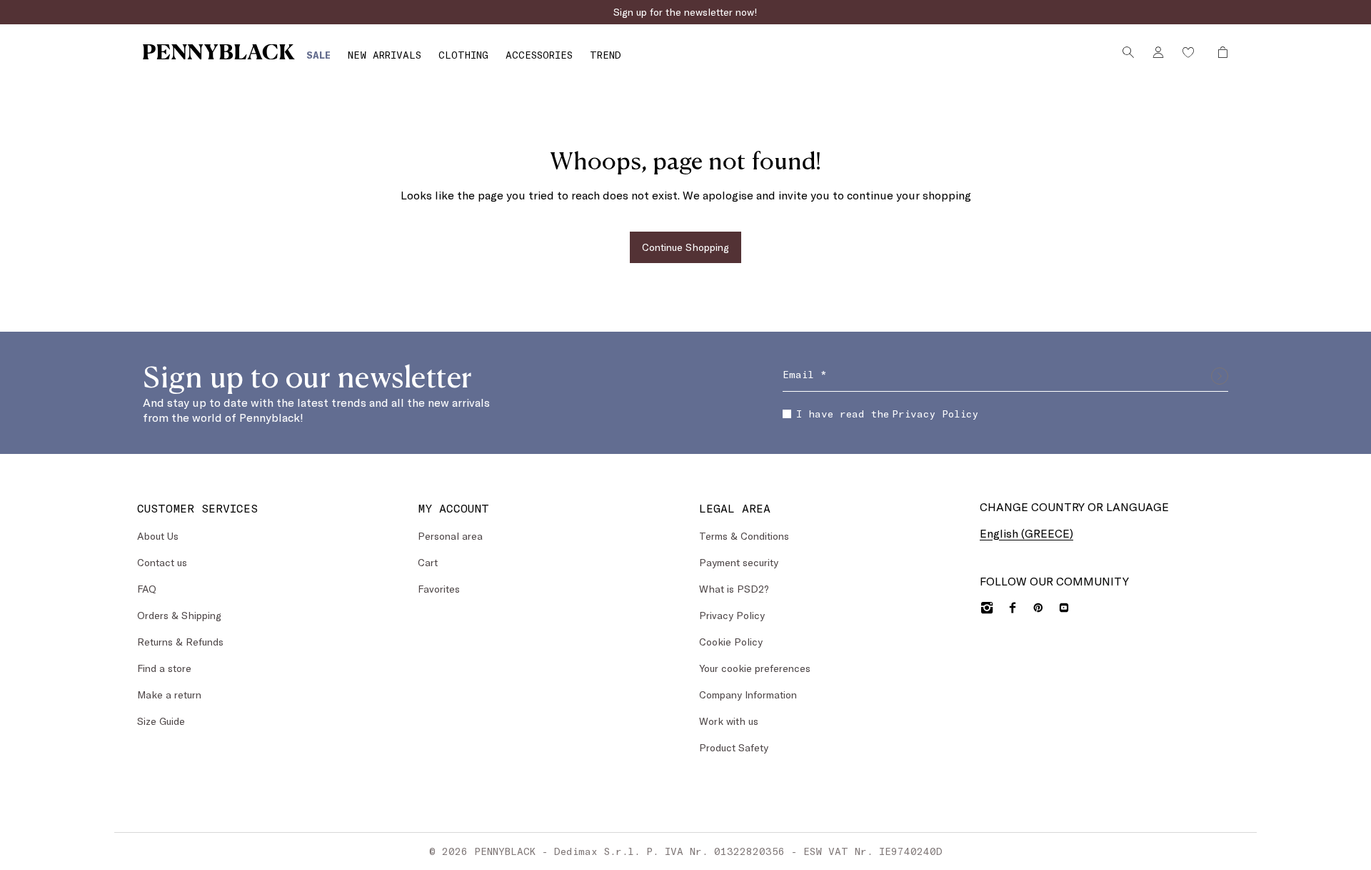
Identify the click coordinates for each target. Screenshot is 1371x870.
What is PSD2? (734, 589)
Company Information (748, 694)
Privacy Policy (935, 413)
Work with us (728, 721)
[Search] (1128, 52)
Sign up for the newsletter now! (685, 12)
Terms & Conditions (744, 536)
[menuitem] (318, 54)
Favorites (439, 589)
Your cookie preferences (754, 668)
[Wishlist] (1188, 52)
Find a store (164, 668)
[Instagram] (987, 607)
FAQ (146, 589)
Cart (428, 562)
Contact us (162, 562)
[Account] (1158, 52)
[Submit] (1219, 376)
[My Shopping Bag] (1219, 52)
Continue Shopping (685, 247)
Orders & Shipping (179, 615)
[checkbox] (787, 414)
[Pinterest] (1038, 607)
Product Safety (733, 747)
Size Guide (161, 721)
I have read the (887, 413)
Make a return (169, 694)
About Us (158, 536)
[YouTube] (1064, 607)
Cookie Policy (731, 642)
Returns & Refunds (180, 642)
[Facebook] (1012, 607)
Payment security (738, 562)
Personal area (450, 536)
